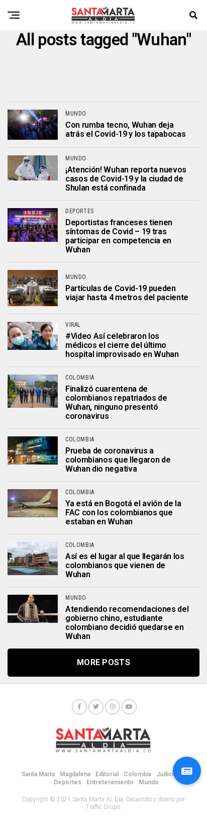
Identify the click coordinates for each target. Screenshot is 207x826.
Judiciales (170, 774)
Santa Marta (38, 774)
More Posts (103, 662)
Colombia (137, 774)
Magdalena (75, 774)
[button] (187, 771)
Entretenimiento (110, 782)
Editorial (107, 774)
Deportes (67, 782)
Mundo (149, 782)
